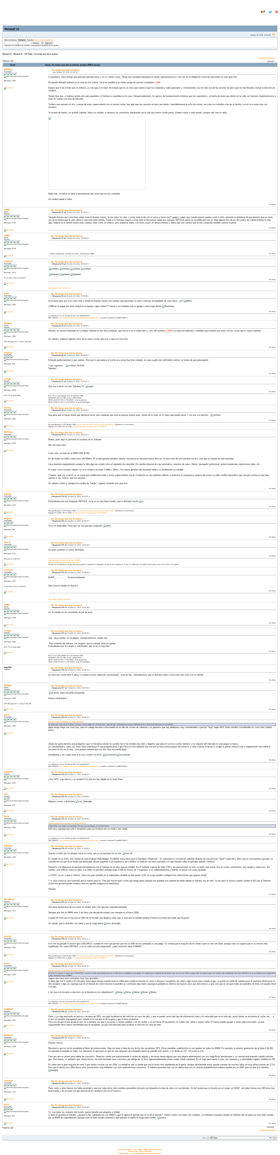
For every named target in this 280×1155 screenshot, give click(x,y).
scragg (7, 379)
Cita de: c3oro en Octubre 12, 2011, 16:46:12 (65, 722)
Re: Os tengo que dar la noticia (66, 210)
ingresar (37, 40)
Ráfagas (8, 323)
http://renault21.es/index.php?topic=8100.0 (64, 562)
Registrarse (272, 17)
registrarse (48, 40)
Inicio (237, 17)
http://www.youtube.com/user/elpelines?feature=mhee (79, 318)
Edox (6, 1104)
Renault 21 (7, 54)
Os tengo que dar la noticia (46, 54)
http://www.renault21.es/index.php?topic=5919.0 (96, 424)
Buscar (247, 17)
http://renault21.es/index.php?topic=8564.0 (90, 426)
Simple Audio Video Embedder (140, 1151)
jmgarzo (8, 352)
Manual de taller (235, 14)
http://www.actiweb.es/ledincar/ (59, 288)
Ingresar (258, 17)
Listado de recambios (257, 14)
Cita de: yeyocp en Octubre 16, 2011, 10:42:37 (66, 970)
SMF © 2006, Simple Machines (150, 1149)
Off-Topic (28, 54)
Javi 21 (7, 542)
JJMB (6, 210)
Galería (274, 14)
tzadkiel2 (8, 772)
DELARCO (9, 899)
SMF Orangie (124, 1153)
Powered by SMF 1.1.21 (127, 1149)
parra (6, 293)
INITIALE (8, 69)
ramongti (8, 1080)
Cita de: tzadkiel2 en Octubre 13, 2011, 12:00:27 (67, 823)
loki (6, 794)
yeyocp (7, 407)
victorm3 (8, 261)
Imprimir (270, 61)
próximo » (271, 58)
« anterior (262, 58)
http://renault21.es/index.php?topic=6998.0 (64, 560)
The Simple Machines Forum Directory (146, 1153)
